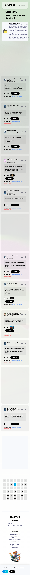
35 (25, 495)
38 (11, 499)
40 (18, 499)
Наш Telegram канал (15, 537)
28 (25, 491)
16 (8, 488)
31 (11, 495)
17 (11, 488)
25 (15, 491)
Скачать (15, 93)
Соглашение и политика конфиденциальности (15, 528)
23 (8, 491)
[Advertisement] (15, 58)
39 (15, 499)
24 (11, 491)
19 (18, 488)
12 (18, 484)
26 (18, 491)
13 (22, 484)
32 (15, 495)
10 (11, 484)
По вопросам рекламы (15, 539)
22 (4, 491)
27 (22, 491)
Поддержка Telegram (15, 534)
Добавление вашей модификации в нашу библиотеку (15, 546)
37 (8, 499)
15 (4, 488)
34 (22, 495)
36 (4, 499)
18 (15, 488)
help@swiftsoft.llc (15, 536)
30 (8, 495)
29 (4, 495)
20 (22, 488)
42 (25, 499)
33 (18, 495)
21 (25, 488)
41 (22, 499)
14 (25, 484)
